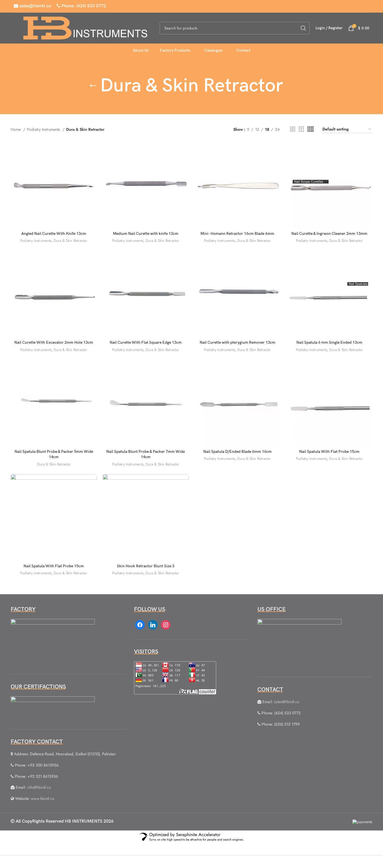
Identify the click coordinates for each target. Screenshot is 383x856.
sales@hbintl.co (34, 6)
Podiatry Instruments (44, 129)
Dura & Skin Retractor (70, 240)
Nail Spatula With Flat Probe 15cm (329, 451)
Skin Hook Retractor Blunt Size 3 (145, 566)
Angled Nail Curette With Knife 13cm (53, 233)
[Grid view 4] (310, 129)
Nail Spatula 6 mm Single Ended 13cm (329, 342)
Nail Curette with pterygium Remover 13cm (237, 342)
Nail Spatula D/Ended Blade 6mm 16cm (237, 451)
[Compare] (93, 150)
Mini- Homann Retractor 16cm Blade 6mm (237, 233)
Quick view (93, 163)
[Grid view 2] (292, 129)
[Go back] (93, 85)
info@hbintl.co (39, 787)
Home (16, 129)
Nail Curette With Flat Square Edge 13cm (146, 342)
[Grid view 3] (301, 129)
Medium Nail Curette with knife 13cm (145, 233)
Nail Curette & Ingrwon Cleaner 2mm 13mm (329, 233)
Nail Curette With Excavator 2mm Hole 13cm (53, 342)
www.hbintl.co (42, 798)
